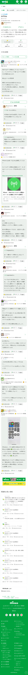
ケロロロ (6, 334)
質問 (4, 10)
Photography (19, 648)
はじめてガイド (6, 605)
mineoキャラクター (6, 648)
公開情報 (4, 643)
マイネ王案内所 (6, 664)
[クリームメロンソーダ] (2, 301)
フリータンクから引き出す (20, 624)
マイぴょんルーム (19, 667)
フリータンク (18, 621)
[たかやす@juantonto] (2, 380)
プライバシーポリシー (7, 608)
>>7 (5, 250)
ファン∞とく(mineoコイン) (20, 659)
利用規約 (22, 605)
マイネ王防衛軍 (19, 645)
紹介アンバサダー (6, 652)
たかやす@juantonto (8, 378)
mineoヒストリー (19, 650)
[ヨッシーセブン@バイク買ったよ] (2, 62)
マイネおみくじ (18, 661)
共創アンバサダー (5, 657)
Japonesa (7, 22)
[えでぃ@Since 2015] (2, 411)
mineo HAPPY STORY (20, 655)
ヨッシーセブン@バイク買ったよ (11, 61)
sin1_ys (7, 128)
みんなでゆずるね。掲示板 (20, 634)
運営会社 (14, 610)
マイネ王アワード (19, 653)
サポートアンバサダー (21, 10)
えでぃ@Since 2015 (10, 410)
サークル (4, 640)
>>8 (5, 275)
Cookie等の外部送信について (19, 608)
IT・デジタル (5, 628)
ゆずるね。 (18, 631)
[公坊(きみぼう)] (2, 154)
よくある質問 (11, 10)
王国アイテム (18, 663)
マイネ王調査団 (6, 661)
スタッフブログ (6, 638)
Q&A (4, 6)
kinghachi (6, 212)
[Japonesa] (2, 23)
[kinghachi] (2, 213)
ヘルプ (11, 605)
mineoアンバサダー (7, 650)
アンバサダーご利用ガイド (7, 659)
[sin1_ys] (4, 129)
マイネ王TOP (5, 621)
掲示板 (4, 626)
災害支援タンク (18, 626)
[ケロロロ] (2, 335)
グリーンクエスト (6, 666)
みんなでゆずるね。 (19, 633)
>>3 (5, 110)
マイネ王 (4, 646)
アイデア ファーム (6, 632)
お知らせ (18, 669)
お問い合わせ (17, 605)
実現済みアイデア (5, 635)
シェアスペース (19, 628)
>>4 (5, 137)
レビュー (18, 637)
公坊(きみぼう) (7, 153)
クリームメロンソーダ (10, 300)
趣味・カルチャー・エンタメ (7, 629)
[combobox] (7, 56)
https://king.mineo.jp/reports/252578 (12, 175)
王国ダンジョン (19, 643)
